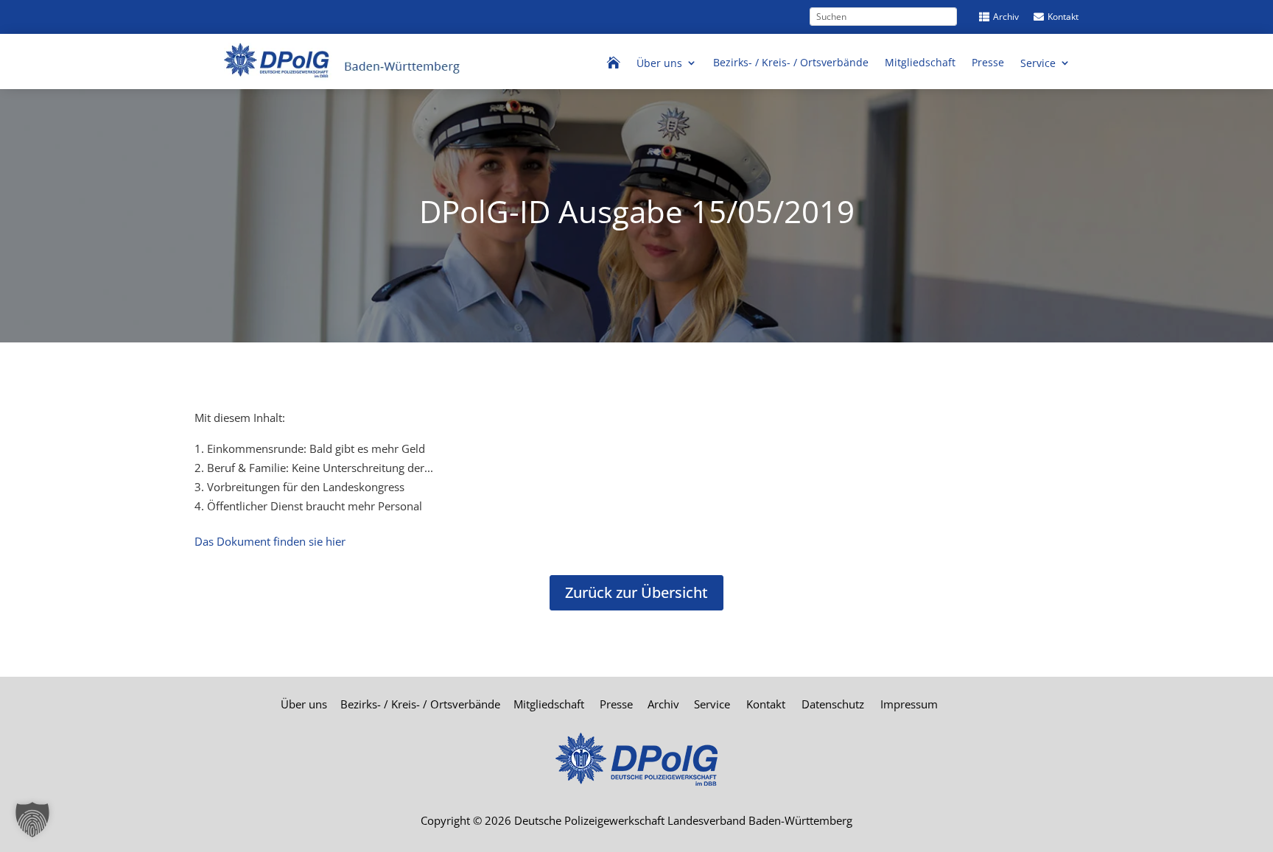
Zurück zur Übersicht (636, 592)
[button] (32, 819)
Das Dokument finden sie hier (270, 541)
